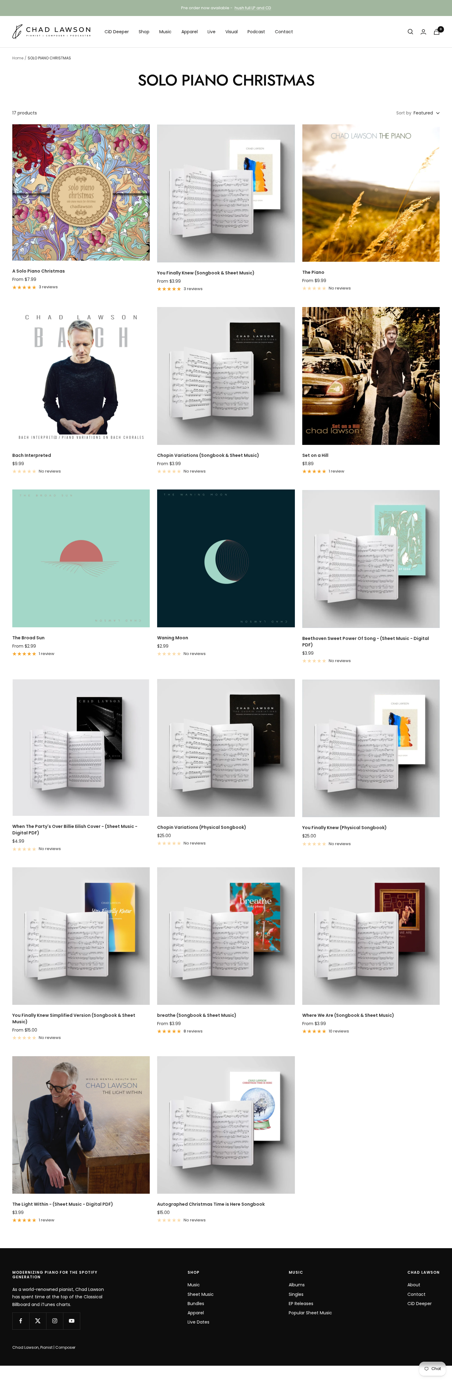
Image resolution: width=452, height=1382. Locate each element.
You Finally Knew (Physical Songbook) (344, 828)
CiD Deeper (117, 32)
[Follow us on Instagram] (54, 1320)
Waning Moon (172, 638)
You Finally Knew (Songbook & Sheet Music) (206, 273)
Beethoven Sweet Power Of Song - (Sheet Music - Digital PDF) (365, 641)
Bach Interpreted (31, 455)
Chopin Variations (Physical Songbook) (201, 827)
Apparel (189, 32)
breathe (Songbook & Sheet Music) (196, 1015)
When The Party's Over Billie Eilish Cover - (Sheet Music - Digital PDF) (74, 829)
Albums (297, 1285)
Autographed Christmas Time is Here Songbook (211, 1204)
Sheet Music (201, 1294)
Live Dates (198, 1322)
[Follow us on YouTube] (71, 1320)
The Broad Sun (28, 638)
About (413, 1285)
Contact (284, 32)
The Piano (313, 272)
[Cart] (437, 32)
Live (212, 32)
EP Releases (301, 1303)
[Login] (423, 31)
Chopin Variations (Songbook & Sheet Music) (208, 455)
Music (165, 32)
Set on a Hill (315, 455)
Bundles (196, 1303)
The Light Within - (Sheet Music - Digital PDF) (62, 1204)
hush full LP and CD (253, 8)
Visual (231, 32)
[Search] (410, 31)
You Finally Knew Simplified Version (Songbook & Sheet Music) (73, 1018)
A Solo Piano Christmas (38, 271)
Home (17, 58)
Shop (144, 32)
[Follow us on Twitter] (37, 1320)
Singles (296, 1294)
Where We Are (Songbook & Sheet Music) (348, 1015)
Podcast (256, 32)
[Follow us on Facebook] (20, 1320)
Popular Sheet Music (310, 1313)
